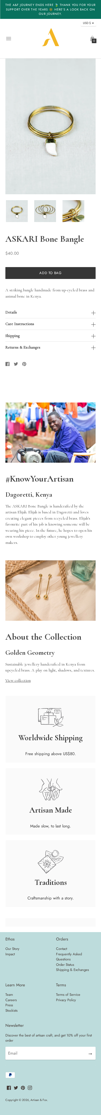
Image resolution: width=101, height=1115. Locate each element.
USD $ (87, 23)
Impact (10, 954)
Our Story (12, 948)
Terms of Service (68, 994)
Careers (11, 1000)
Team (9, 994)
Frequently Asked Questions (69, 957)
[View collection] (50, 619)
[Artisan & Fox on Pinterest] (23, 1087)
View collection (18, 680)
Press (9, 1005)
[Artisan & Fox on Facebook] (9, 1087)
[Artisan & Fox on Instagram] (30, 1087)
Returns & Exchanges (22, 347)
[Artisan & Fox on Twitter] (16, 1087)
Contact (61, 948)
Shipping (12, 335)
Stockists (11, 1010)
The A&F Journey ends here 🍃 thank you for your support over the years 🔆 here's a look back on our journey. (50, 9)
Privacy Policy (66, 1000)
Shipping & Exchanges (72, 969)
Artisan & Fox (38, 1100)
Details (11, 312)
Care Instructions (19, 324)
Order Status (65, 964)
